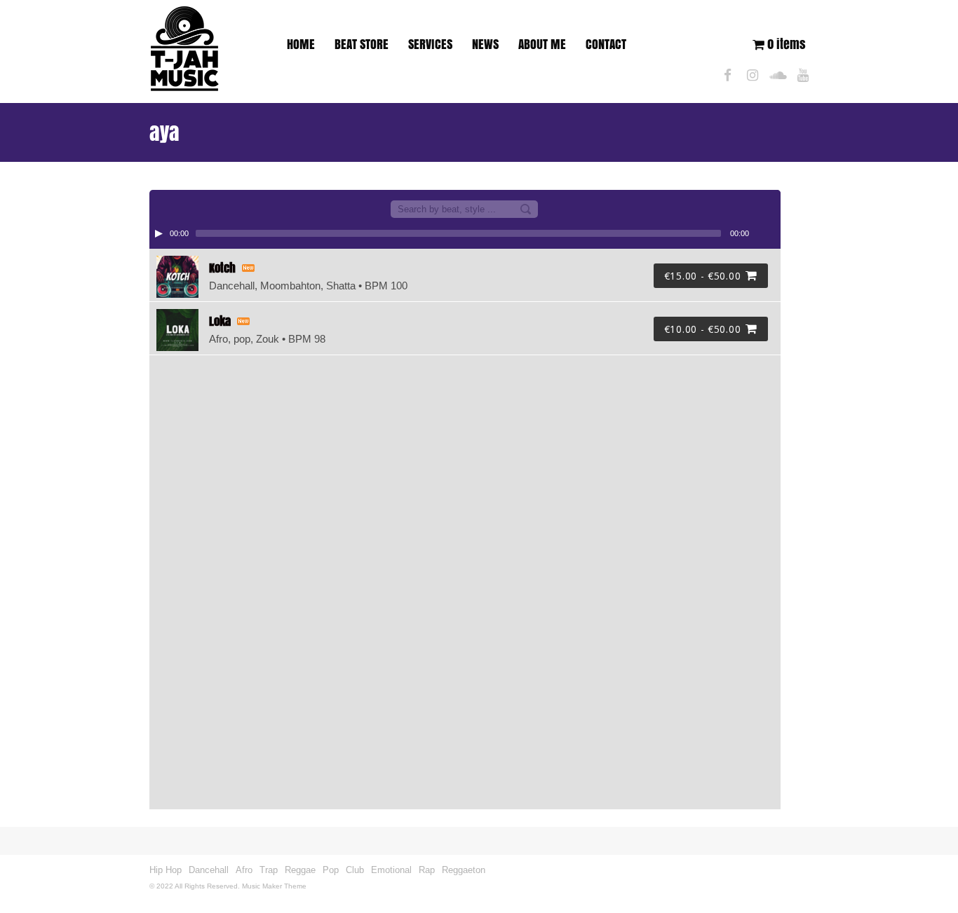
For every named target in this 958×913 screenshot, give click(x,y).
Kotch (222, 268)
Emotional (391, 870)
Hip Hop (165, 870)
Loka (220, 321)
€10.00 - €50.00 (702, 329)
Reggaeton (463, 870)
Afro (244, 870)
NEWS (485, 44)
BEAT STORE (362, 44)
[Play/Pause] (158, 233)
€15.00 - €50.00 (702, 275)
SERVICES (430, 44)
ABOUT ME (542, 44)
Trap (268, 870)
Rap (427, 870)
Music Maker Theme (274, 886)
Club (355, 870)
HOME (301, 44)
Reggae (300, 870)
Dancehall (209, 870)
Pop (331, 870)
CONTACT (606, 44)
